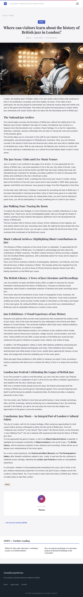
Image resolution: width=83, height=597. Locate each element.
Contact (24, 584)
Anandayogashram (13, 572)
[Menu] (77, 3)
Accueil (5, 15)
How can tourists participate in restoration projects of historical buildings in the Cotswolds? (61, 550)
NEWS (11, 15)
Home (5, 584)
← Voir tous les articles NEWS (15, 523)
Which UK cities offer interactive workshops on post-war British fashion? (21, 549)
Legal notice (14, 584)
